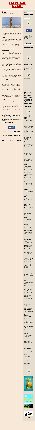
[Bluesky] (2, 122)
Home (17, 426)
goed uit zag (18, 88)
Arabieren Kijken (9, 116)
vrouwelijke (6, 41)
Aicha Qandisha (11, 112)
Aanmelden (17, 135)
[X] (3, 122)
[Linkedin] (8, 122)
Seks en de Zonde (12, 115)
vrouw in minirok (6, 103)
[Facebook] (5, 122)
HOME (11, 140)
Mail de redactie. (9, 135)
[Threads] (9, 122)
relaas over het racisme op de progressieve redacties (10, 119)
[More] (12, 122)
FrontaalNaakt (17, 4)
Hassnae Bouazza (17, 112)
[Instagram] (7, 122)
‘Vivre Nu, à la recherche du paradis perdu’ (10, 30)
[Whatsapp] (10, 122)
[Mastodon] (4, 122)
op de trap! (18, 55)
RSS (29, 417)
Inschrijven (28, 47)
